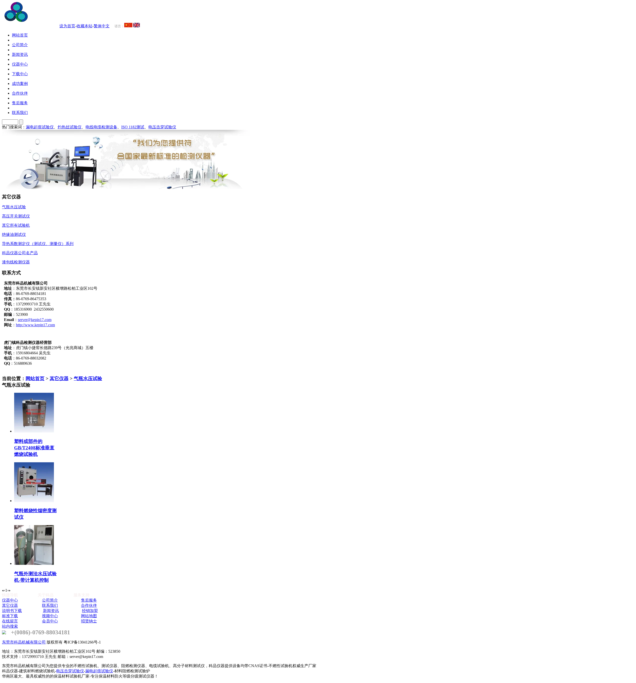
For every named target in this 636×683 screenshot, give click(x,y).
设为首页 (67, 26)
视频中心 (50, 616)
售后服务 (89, 600)
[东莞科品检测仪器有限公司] (44, 20)
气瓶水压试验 (88, 378)
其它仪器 (59, 378)
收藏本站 (84, 26)
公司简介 (50, 600)
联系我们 (50, 605)
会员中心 (50, 621)
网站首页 (35, 378)
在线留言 (10, 621)
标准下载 (10, 616)
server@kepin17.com (34, 320)
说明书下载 (12, 611)
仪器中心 (10, 600)
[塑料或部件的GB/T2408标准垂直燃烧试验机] (34, 431)
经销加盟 (90, 611)
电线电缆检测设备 (101, 127)
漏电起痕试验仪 (40, 127)
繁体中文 (102, 26)
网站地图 (89, 616)
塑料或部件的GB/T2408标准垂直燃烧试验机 (34, 448)
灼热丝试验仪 (69, 127)
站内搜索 (10, 626)
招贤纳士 (89, 621)
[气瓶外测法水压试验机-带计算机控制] (34, 563)
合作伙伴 (89, 605)
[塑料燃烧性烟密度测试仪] (34, 501)
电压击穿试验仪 (162, 127)
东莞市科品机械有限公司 (24, 642)
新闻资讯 (51, 611)
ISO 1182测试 (132, 127)
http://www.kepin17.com (35, 325)
